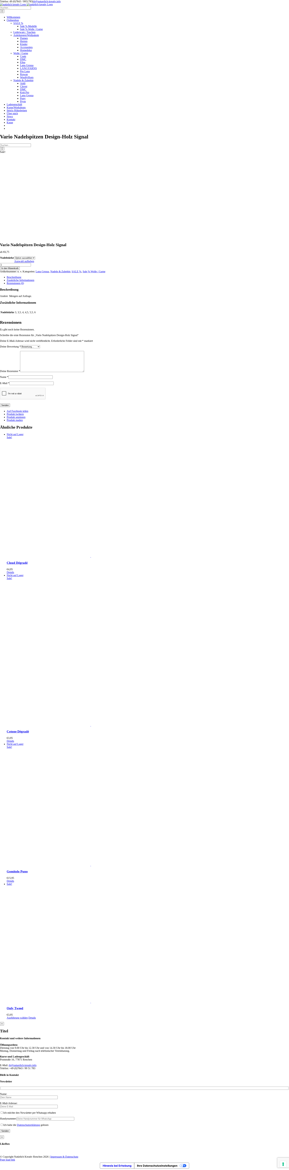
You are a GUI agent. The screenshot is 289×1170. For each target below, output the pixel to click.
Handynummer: (8, 1118)
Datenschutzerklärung (28, 1125)
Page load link (7, 1159)
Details (10, 572)
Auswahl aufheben (24, 261)
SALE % (76, 271)
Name (4, 377)
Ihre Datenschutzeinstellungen (157, 1165)
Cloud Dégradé (17, 563)
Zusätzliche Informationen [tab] (20, 280)
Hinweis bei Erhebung (117, 1165)
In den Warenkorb (9, 268)
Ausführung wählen (17, 1017)
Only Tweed (15, 1008)
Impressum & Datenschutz (64, 1156)
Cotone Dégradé (18, 731)
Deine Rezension (10, 371)
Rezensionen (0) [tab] (15, 283)
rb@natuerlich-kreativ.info (47, 1)
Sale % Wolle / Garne (94, 271)
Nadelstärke (7, 257)
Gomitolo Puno (17, 871)
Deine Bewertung (10, 346)
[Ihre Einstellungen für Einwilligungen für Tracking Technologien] (283, 1164)
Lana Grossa (42, 271)
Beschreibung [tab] (14, 277)
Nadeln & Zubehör (60, 271)
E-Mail (4, 383)
